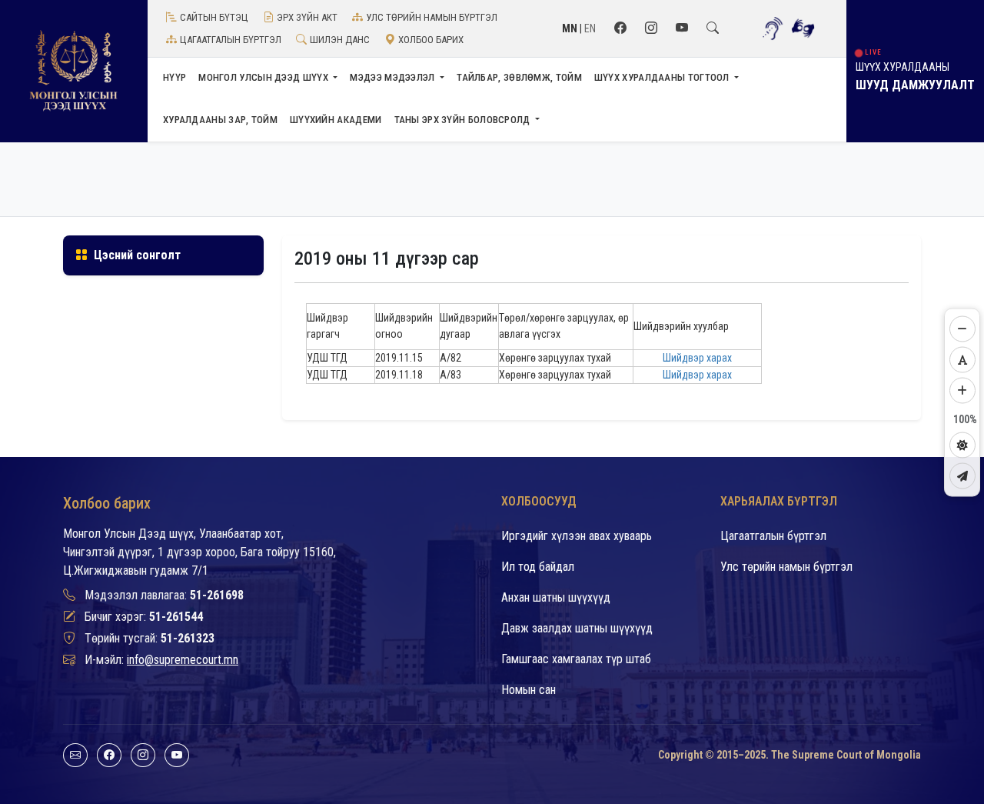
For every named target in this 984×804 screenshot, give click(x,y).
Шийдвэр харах (697, 358)
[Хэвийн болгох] (962, 359)
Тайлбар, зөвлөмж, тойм (519, 77)
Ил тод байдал (537, 566)
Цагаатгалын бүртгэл (230, 39)
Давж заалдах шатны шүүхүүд (577, 628)
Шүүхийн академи (336, 119)
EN (590, 28)
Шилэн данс (340, 39)
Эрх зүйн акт (307, 17)
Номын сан (528, 689)
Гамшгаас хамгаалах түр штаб (576, 659)
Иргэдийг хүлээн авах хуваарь (576, 536)
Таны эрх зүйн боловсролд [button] (464, 119)
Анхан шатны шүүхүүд (555, 597)
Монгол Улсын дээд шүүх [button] (264, 77)
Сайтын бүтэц (214, 17)
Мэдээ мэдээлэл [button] (393, 77)
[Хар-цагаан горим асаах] (962, 445)
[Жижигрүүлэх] (962, 328)
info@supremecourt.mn (182, 659)
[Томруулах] (962, 390)
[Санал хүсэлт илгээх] (962, 475)
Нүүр (174, 77)
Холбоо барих (431, 39)
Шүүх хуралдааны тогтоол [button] (663, 77)
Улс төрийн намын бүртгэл (431, 17)
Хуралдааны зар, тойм (220, 119)
